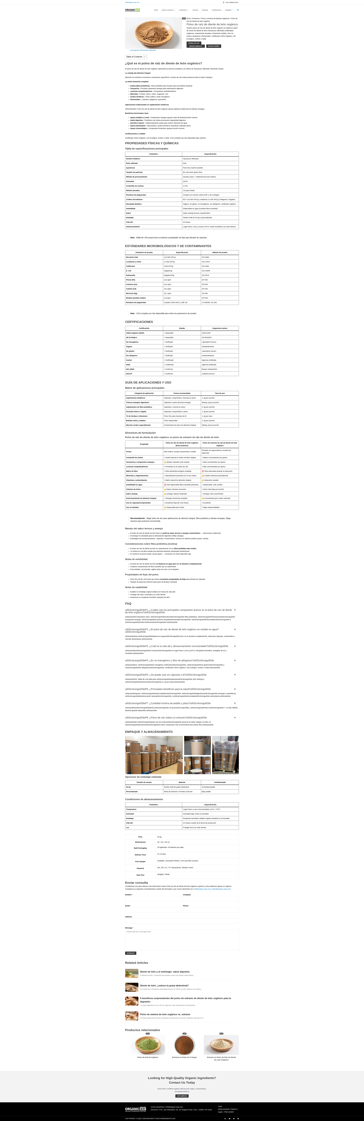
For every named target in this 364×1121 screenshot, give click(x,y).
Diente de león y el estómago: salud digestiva (164, 971)
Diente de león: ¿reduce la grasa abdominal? (164, 985)
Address (128, 917)
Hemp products (224, 1109)
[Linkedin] (225, 1118)
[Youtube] (229, 1118)
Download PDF (193, 43)
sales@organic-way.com (221, 889)
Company (187, 895)
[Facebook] (238, 1118)
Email (128, 906)
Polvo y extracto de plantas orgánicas (215, 18)
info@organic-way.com (132, 2)
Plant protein (229, 1112)
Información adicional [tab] (148, 50)
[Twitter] (234, 1118)
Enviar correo (213, 46)
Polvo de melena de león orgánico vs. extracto (165, 1014)
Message (129, 928)
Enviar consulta (195, 46)
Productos (196, 18)
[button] (174, 10)
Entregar (130, 953)
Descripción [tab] (134, 50)
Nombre (129, 895)
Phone (186, 906)
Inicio (189, 18)
